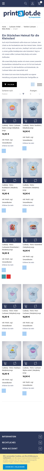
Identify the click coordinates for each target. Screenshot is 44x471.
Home (4, 27)
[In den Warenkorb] (5, 121)
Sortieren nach (7, 91)
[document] (22, 462)
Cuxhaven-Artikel (15, 27)
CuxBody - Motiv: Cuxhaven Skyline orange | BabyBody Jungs (11, 127)
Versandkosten (7, 143)
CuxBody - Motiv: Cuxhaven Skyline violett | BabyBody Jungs (32, 370)
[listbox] (11, 151)
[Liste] (40, 84)
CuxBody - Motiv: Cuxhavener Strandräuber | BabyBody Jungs (10, 247)
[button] (14, 120)
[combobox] (12, 94)
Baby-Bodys (6, 29)
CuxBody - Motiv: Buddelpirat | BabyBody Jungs (10, 187)
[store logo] (22, 14)
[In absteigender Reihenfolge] (23, 94)
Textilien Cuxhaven (30, 27)
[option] (4, 151)
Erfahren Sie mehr (7, 146)
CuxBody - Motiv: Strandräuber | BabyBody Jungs (31, 187)
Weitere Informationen (22, 462)
